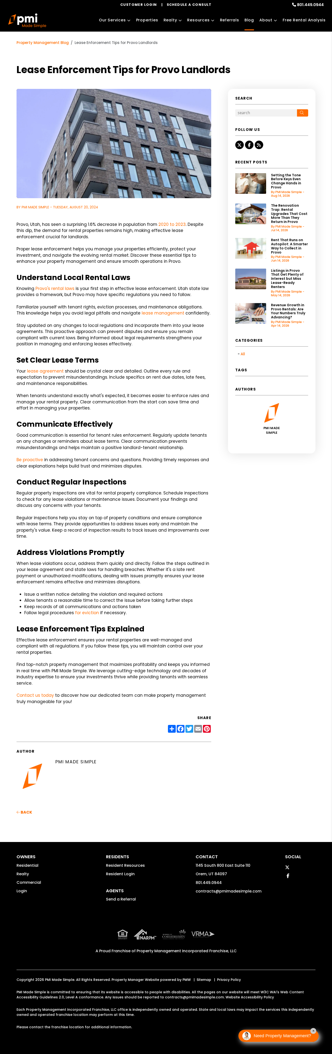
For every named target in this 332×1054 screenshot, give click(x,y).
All (243, 354)
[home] (27, 20)
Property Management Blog (43, 42)
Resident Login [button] (120, 874)
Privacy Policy (229, 979)
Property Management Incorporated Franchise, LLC (187, 951)
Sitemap (204, 979)
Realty (170, 20)
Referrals (229, 20)
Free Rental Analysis (304, 20)
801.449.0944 (310, 5)
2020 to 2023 (172, 224)
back (26, 812)
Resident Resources (125, 865)
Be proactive (30, 460)
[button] (239, 145)
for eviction (87, 613)
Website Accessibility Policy (250, 997)
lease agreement (45, 371)
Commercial (29, 882)
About (265, 20)
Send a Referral (121, 899)
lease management (163, 313)
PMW (187, 979)
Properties (147, 20)
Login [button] (22, 891)
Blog (249, 20)
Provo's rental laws (54, 288)
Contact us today (35, 695)
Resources (198, 20)
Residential (27, 865)
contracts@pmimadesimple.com (229, 891)
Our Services (112, 20)
